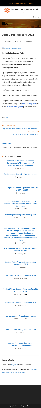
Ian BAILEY (6, 143)
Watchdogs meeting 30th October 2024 (20, 303)
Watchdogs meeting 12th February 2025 (20, 215)
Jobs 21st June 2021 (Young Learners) (20, 330)
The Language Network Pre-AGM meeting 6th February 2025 (20, 249)
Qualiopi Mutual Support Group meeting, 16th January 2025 (20, 263)
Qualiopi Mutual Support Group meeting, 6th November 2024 (20, 290)
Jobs (7, 117)
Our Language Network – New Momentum (20, 174)
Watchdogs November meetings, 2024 (20, 275)
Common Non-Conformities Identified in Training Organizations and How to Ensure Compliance (20, 203)
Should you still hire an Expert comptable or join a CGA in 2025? (20, 189)
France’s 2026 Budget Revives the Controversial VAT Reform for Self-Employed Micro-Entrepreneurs (20, 163)
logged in (14, 365)
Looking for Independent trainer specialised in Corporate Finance (21, 344)
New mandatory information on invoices (20, 316)
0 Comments (28, 42)
